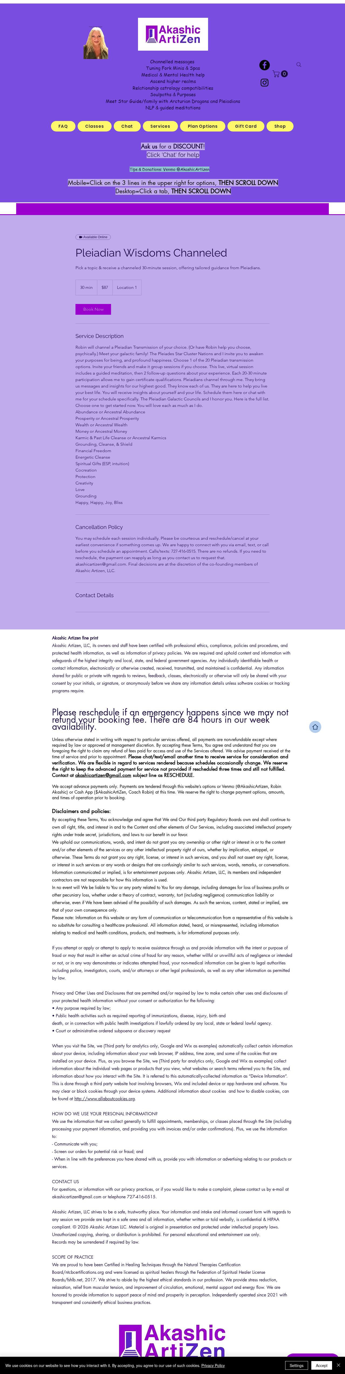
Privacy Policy (213, 1365)
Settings (296, 1365)
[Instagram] (264, 82)
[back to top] (315, 727)
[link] (93, 309)
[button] (280, 73)
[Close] (338, 1365)
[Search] (299, 64)
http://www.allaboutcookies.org (104, 1099)
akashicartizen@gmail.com (103, 775)
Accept (321, 1365)
